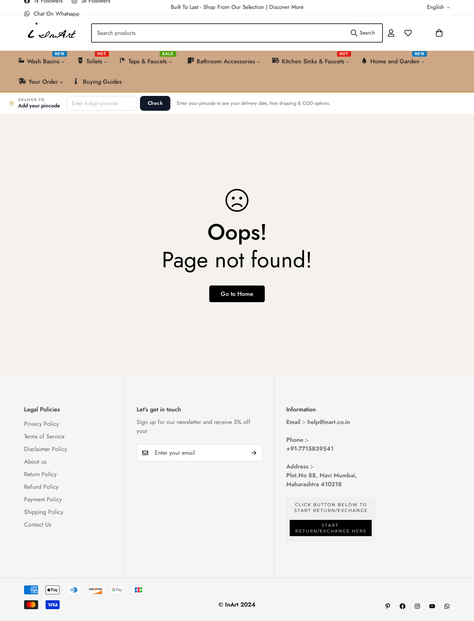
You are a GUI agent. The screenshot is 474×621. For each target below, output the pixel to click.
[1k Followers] (402, 606)
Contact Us (37, 524)
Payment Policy (43, 499)
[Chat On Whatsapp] (447, 606)
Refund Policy (41, 487)
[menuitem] (42, 60)
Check (155, 103)
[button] (420, 33)
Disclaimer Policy (45, 449)
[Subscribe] (254, 452)
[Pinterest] (388, 606)
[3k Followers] (417, 606)
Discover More (286, 7)
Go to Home (237, 294)
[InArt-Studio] (51, 33)
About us (35, 461)
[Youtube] (432, 606)
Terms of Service (44, 436)
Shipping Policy (43, 512)
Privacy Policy (41, 424)
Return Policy (40, 474)
